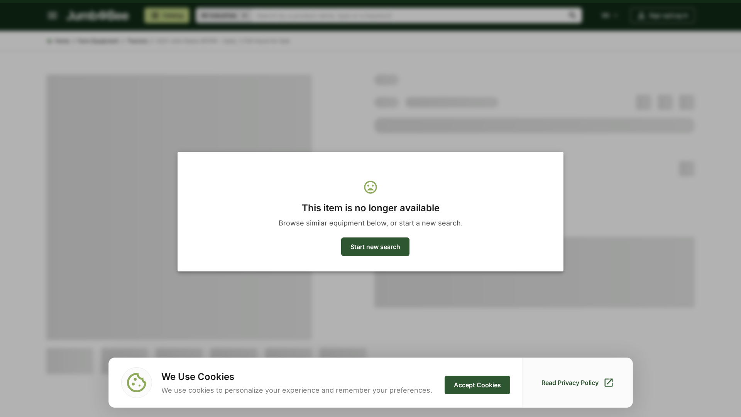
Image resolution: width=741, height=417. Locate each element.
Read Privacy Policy (570, 382)
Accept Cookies (477, 385)
